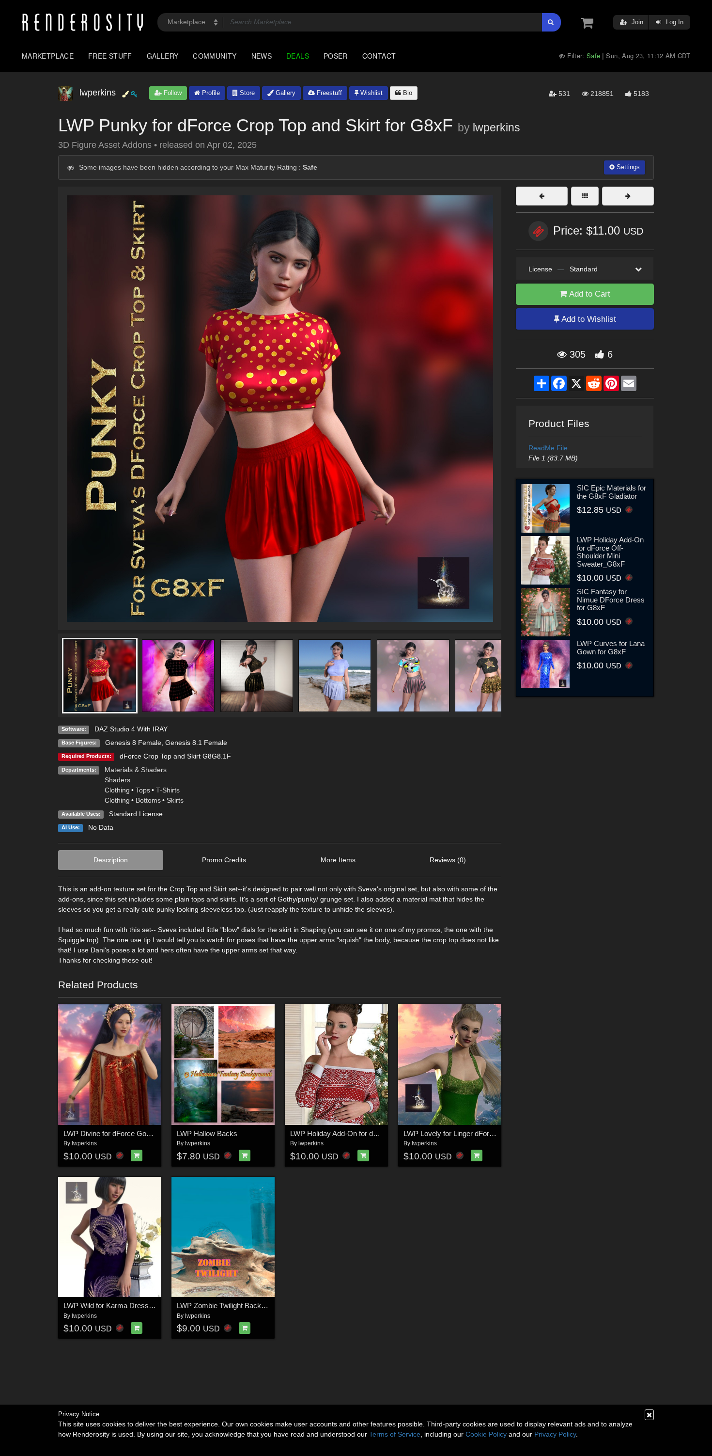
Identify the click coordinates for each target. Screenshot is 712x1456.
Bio (406, 92)
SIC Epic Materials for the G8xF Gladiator (611, 492)
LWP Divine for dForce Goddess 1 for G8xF (132, 1133)
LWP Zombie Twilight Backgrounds (232, 1305)
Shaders (117, 780)
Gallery (163, 56)
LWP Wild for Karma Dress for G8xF (121, 1305)
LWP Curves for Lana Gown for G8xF (611, 647)
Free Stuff (110, 56)
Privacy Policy (555, 1434)
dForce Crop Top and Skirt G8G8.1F (175, 756)
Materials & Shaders (136, 770)
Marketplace (48, 56)
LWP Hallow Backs (207, 1133)
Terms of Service (394, 1434)
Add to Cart (588, 294)
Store (246, 92)
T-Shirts (168, 790)
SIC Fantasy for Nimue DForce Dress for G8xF (611, 599)
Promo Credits (224, 860)
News (261, 56)
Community (214, 56)
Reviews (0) (448, 860)
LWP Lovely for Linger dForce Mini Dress (468, 1133)
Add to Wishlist (587, 319)
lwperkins (496, 127)
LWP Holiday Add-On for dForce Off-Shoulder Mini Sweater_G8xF (610, 552)
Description (110, 860)
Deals (297, 56)
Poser (336, 56)
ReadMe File (548, 448)
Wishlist (370, 92)
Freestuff (328, 92)
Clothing (117, 790)
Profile (210, 92)
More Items (338, 860)
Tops (143, 790)
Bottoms (148, 800)
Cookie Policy (486, 1434)
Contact (379, 56)
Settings (627, 167)
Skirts (175, 800)
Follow (172, 92)
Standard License (136, 814)
